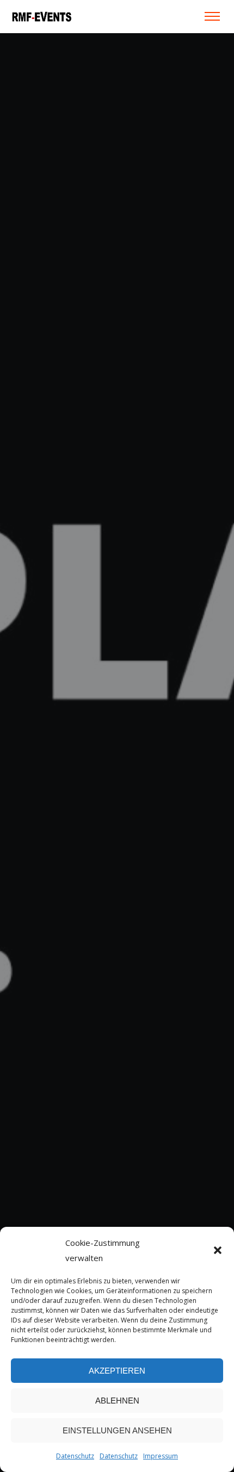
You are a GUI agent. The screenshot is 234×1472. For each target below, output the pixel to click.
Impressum (160, 1456)
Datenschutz (75, 1456)
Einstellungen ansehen (117, 1430)
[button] (217, 1250)
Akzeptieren (117, 1370)
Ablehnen (117, 1400)
